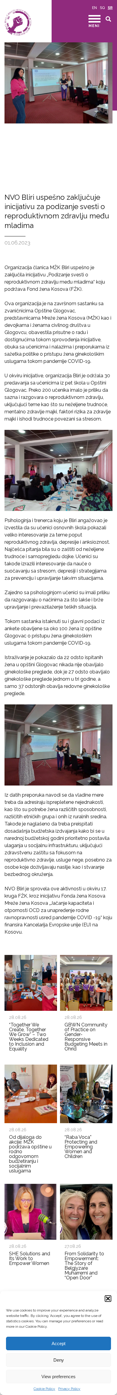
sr (110, 8)
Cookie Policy (44, 1389)
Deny (58, 1360)
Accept (58, 1343)
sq (102, 8)
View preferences (58, 1376)
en (94, 8)
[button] (108, 1299)
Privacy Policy (69, 1389)
